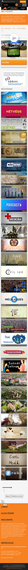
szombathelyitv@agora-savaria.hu (12, 554)
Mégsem (8, 496)
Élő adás (23, 2)
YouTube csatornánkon (7, 20)
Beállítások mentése (17, 496)
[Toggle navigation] (24, 4)
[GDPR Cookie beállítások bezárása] (1, 500)
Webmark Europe (18, 568)
